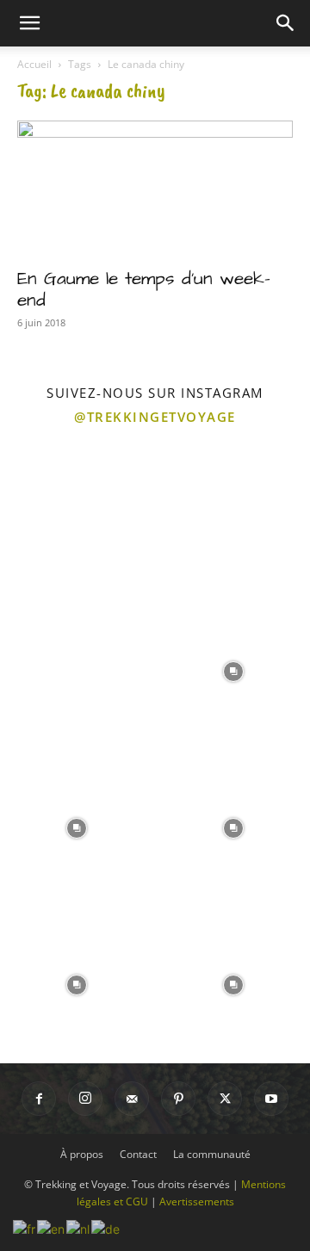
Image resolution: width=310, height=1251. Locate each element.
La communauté (212, 1154)
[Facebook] (39, 1098)
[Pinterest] (178, 1098)
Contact (138, 1154)
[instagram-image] (76, 513)
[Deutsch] (106, 1227)
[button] (29, 23)
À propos (81, 1154)
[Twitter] (225, 1098)
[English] (51, 1227)
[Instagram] (85, 1098)
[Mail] (132, 1098)
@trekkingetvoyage (155, 416)
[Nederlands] (78, 1227)
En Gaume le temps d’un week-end (143, 289)
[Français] (25, 1227)
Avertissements (196, 1201)
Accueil (34, 64)
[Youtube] (271, 1098)
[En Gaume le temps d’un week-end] (155, 189)
